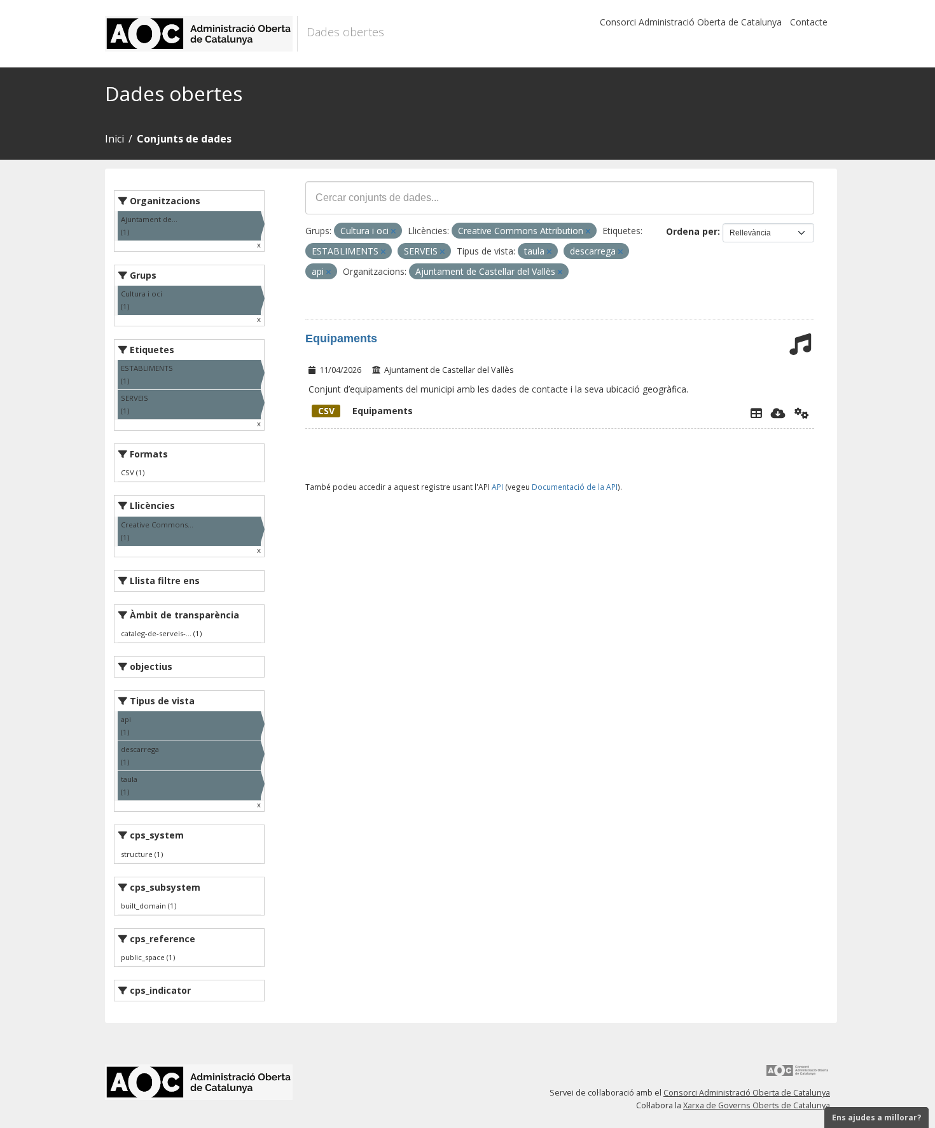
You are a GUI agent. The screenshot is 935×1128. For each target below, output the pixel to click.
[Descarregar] (778, 413)
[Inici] (201, 34)
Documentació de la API (575, 487)
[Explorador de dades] (756, 413)
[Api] (801, 413)
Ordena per (691, 231)
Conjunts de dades (184, 139)
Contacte (809, 22)
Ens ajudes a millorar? (876, 1117)
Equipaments (341, 338)
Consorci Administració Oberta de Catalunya (691, 22)
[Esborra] (393, 231)
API (497, 487)
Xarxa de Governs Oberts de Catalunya (756, 1105)
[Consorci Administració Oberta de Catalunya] (797, 1074)
